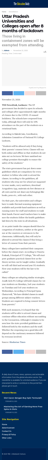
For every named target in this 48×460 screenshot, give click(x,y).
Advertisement (8, 428)
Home (4, 12)
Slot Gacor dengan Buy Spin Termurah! (23, 398)
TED (9, 454)
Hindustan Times (17, 342)
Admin (6, 50)
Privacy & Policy (9, 434)
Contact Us (6, 431)
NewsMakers (13, 12)
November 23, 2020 (20, 50)
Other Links (7, 438)
